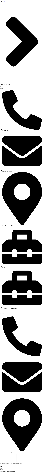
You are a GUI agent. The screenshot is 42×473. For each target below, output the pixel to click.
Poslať (1, 469)
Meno (1, 465)
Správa (1, 468)
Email (1, 466)
